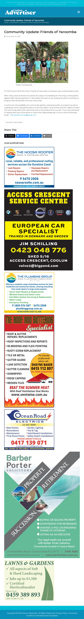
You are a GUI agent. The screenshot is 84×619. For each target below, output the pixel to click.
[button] (79, 12)
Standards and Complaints (47, 616)
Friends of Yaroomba (14, 122)
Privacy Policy (61, 613)
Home (6, 22)
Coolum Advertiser (29, 613)
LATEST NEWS (13, 22)
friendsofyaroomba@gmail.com (23, 115)
